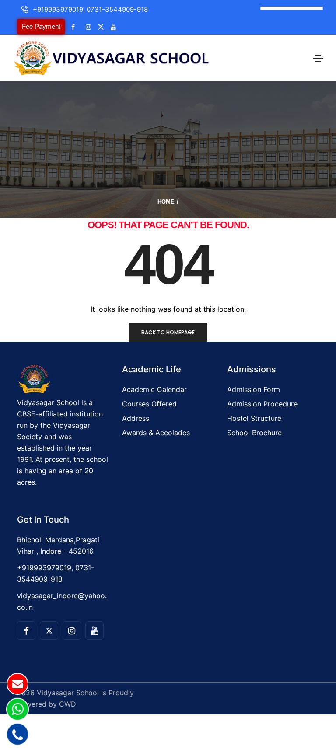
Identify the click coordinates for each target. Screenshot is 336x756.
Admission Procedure (262, 403)
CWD (67, 704)
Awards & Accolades (156, 432)
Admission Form (253, 389)
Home (166, 201)
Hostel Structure (254, 418)
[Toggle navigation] (318, 58)
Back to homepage (168, 332)
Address (135, 418)
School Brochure (254, 432)
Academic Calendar (154, 389)
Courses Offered (149, 403)
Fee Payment (41, 26)
